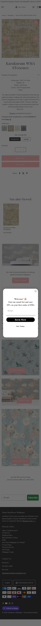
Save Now (20, 319)
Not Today (21, 326)
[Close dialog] (35, 291)
